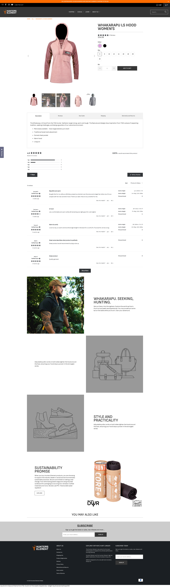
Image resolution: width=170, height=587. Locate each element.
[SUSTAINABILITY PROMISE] (114, 480)
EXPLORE (39, 493)
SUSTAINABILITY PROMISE (48, 469)
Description (38, 116)
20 (133, 54)
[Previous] (28, 56)
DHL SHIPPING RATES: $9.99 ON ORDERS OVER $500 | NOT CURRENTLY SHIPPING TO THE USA (85, 1)
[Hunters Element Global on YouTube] (12, 5)
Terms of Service (60, 573)
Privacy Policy (59, 564)
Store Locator (59, 570)
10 (109, 54)
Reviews (60, 116)
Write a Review (137, 175)
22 (99, 59)
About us (58, 549)
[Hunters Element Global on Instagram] (9, 5)
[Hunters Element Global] (10, 12)
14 (118, 54)
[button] (72, 12)
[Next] (94, 56)
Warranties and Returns (128, 116)
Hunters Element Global (37, 580)
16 (123, 54)
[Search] (165, 12)
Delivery (58, 561)
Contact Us (59, 552)
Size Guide (82, 116)
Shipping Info (59, 555)
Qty (99, 64)
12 (114, 54)
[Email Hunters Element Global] (2, 5)
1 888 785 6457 (18, 5)
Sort (126, 183)
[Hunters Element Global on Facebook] (6, 5)
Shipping (103, 116)
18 (128, 54)
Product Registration (61, 558)
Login (160, 5)
